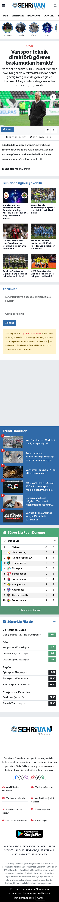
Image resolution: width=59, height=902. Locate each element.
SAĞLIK (19, 850)
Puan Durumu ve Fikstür (12, 811)
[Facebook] (15, 777)
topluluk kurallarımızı (31, 333)
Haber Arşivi (41, 820)
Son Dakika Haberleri (16, 820)
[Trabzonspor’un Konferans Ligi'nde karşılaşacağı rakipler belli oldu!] (43, 231)
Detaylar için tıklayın (29, 610)
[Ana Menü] (3, 6)
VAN (5, 15)
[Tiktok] (38, 777)
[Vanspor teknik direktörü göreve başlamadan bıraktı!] (29, 108)
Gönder (9, 323)
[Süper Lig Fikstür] (54, 621)
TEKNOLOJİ (32, 850)
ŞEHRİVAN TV (39, 854)
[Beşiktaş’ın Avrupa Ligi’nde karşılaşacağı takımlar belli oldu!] (15, 261)
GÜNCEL (49, 15)
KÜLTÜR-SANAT (21, 854)
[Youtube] (32, 777)
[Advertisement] (29, 394)
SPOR (29, 46)
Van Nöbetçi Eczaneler (10, 789)
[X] (21, 777)
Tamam (40, 898)
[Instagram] (26, 777)
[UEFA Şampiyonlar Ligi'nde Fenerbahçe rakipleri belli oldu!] (43, 261)
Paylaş (9, 129)
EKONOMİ (33, 15)
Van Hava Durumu (44, 787)
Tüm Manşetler (42, 809)
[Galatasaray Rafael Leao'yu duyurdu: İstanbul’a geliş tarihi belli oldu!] (15, 231)
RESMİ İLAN (47, 850)
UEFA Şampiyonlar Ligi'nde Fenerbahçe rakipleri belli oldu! (42, 274)
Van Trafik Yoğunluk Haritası (42, 800)
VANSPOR (17, 15)
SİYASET (9, 850)
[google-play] (29, 834)
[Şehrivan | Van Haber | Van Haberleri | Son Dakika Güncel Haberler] (29, 5)
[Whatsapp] (43, 777)
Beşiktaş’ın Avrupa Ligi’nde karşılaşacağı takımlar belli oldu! (15, 274)
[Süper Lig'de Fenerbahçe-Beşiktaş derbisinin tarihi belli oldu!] (43, 195)
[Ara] (55, 6)
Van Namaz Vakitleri (16, 798)
